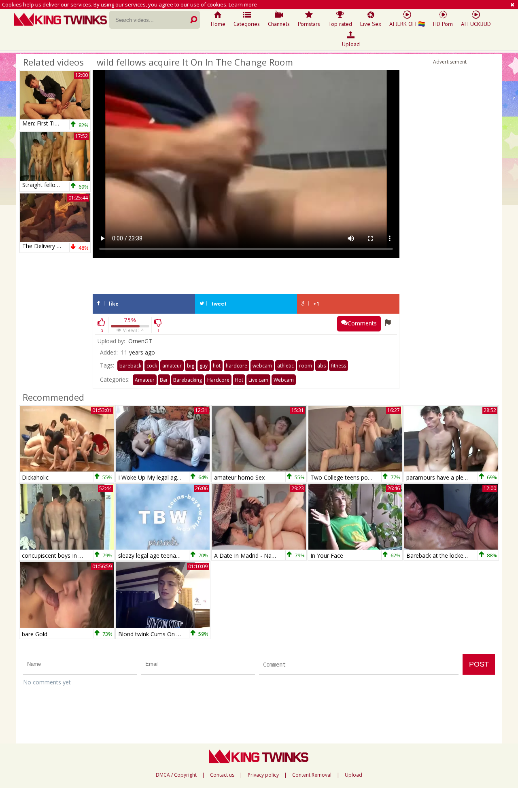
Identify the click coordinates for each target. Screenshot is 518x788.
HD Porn (443, 24)
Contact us (222, 775)
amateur (172, 365)
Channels (279, 24)
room (305, 365)
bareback (130, 365)
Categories (247, 24)
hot (217, 365)
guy (204, 365)
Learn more (243, 4)
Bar (164, 379)
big (190, 365)
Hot (239, 379)
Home (218, 24)
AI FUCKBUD (476, 24)
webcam (262, 365)
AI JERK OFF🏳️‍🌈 (407, 24)
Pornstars (309, 24)
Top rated (340, 24)
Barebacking (187, 379)
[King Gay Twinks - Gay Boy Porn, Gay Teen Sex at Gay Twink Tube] (61, 20)
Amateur (145, 379)
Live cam (258, 379)
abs (321, 365)
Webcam (284, 379)
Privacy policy (263, 775)
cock (151, 365)
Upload (351, 44)
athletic (285, 365)
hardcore (236, 365)
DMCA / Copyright (176, 775)
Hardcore (218, 379)
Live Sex (370, 24)
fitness (338, 365)
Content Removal (311, 775)
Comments (362, 323)
